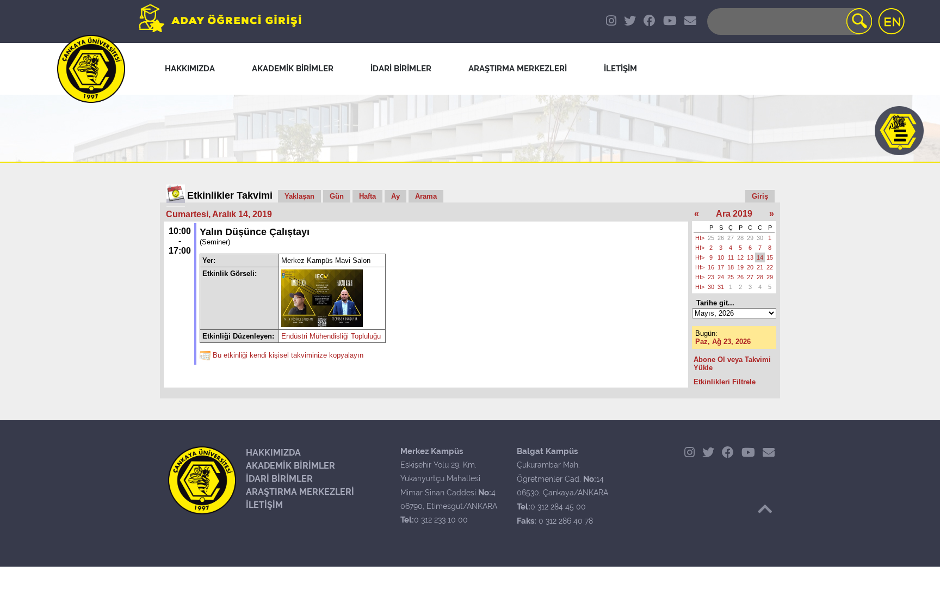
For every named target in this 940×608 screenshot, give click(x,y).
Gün (337, 196)
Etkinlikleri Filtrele (725, 382)
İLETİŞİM (264, 505)
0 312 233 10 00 (441, 519)
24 (721, 277)
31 (721, 287)
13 (750, 257)
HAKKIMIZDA (273, 452)
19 (740, 267)
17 (721, 267)
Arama (426, 196)
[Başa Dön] (765, 509)
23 (711, 277)
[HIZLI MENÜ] (899, 130)
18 (730, 267)
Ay (395, 196)
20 (750, 267)
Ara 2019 (734, 213)
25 (711, 238)
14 (760, 257)
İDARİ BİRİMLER (279, 479)
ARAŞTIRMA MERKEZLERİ (300, 492)
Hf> (699, 238)
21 (760, 267)
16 (711, 267)
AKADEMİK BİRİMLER (290, 465)
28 (740, 238)
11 (731, 257)
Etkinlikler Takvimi (230, 195)
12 (740, 257)
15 (769, 257)
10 (721, 257)
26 (721, 238)
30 (760, 238)
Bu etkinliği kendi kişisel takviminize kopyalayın (288, 355)
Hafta (367, 196)
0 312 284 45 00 (558, 506)
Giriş (760, 196)
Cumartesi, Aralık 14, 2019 (219, 214)
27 (730, 238)
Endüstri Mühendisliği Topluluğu (331, 336)
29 (750, 238)
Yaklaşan (299, 196)
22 (769, 267)
